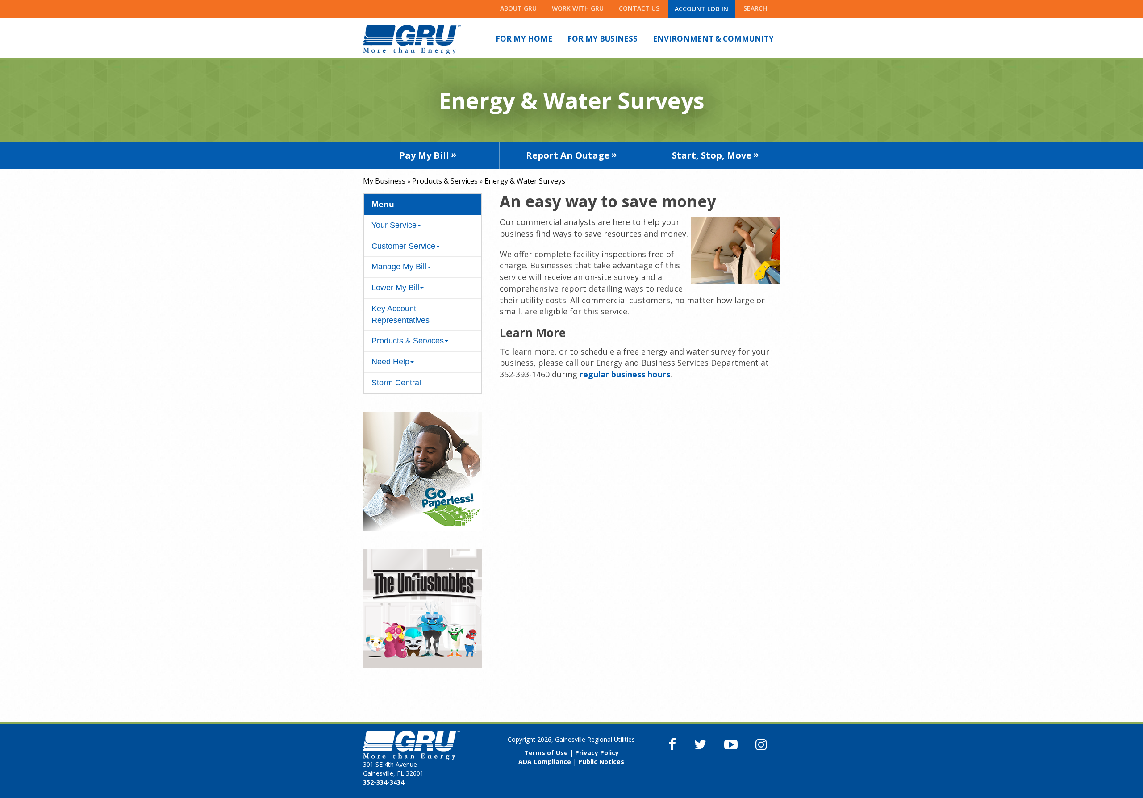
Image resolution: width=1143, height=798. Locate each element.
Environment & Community (713, 38)
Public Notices (601, 761)
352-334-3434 (383, 782)
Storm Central (396, 382)
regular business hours (625, 374)
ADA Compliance (544, 761)
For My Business (602, 38)
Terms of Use (546, 752)
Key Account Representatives (400, 314)
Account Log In (701, 8)
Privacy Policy (597, 752)
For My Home (524, 38)
